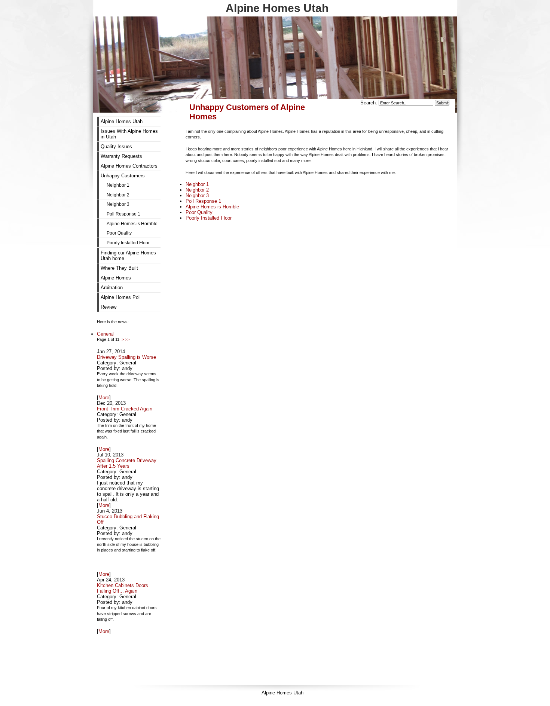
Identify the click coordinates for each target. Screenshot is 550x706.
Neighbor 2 (197, 190)
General (105, 334)
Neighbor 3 (197, 195)
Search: (369, 103)
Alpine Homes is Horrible (212, 207)
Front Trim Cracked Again (124, 409)
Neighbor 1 (197, 184)
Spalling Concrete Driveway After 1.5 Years (126, 463)
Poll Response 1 (203, 201)
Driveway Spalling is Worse (126, 357)
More (103, 397)
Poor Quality (199, 212)
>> (127, 339)
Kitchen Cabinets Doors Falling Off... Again (122, 588)
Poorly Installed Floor (209, 218)
